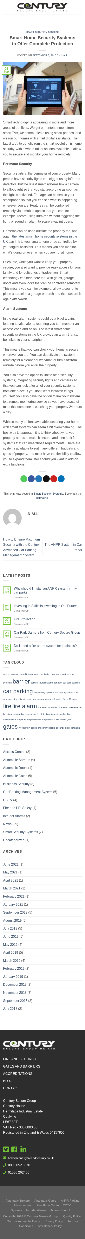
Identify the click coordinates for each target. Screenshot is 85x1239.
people (51, 728)
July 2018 (10, 1008)
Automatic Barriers (16, 760)
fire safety (61, 719)
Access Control (14, 752)
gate (69, 719)
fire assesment (28, 714)
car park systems (64, 692)
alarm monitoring (42, 674)
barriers (35, 682)
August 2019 (12, 920)
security (60, 728)
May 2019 (10, 944)
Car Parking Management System (27, 792)
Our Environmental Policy (23, 1221)
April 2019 (10, 952)
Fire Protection (24, 619)
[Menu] (42, 20)
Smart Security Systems (42, 32)
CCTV (7, 800)
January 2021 (13, 904)
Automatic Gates (15, 776)
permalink (42, 497)
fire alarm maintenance (70, 707)
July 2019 (10, 928)
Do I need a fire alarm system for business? (45, 646)
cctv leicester (24, 699)
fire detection (43, 714)
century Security (53, 699)
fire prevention (34, 719)
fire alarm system (11, 714)
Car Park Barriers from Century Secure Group (47, 632)
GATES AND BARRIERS (21, 1066)
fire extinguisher (58, 714)
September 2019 (15, 912)
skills (67, 728)
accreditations (26, 674)
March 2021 (11, 888)
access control (10, 674)
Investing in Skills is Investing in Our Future (45, 606)
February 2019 (14, 968)
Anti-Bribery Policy (50, 1226)
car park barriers (71, 682)
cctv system (38, 699)
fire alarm (24, 706)
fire (7, 706)
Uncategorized (14, 840)
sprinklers (75, 728)
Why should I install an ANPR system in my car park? (45, 590)
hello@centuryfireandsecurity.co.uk (31, 1158)
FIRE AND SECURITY (20, 1059)
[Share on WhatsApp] (23, 478)
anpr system (62, 674)
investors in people (28, 728)
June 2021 (11, 864)
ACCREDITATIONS (17, 1073)
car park (58, 682)
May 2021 (10, 872)
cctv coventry (10, 699)
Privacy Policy (54, 1221)
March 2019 (11, 960)
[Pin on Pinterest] (53, 478)
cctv (76, 692)
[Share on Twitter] (38, 478)
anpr (53, 674)
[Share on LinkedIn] (61, 478)
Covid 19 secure (71, 699)
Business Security (16, 784)
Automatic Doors (15, 768)
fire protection (48, 719)
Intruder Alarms (14, 816)
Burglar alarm (46, 682)
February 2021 (14, 896)
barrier (21, 681)
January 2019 (13, 976)
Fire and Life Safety (17, 808)
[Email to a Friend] (46, 478)
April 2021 (10, 880)
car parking (18, 691)
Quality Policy (72, 1216)
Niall (64, 55)
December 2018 (15, 984)
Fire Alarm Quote (48, 1205)
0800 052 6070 (19, 1165)
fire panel (21, 719)
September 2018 (15, 1001)
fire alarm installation (48, 707)
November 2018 (15, 992)
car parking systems (44, 692)
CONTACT (11, 1088)
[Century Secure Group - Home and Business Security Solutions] (42, 7)
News (7, 824)
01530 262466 (18, 1172)
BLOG (7, 1081)
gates (10, 726)
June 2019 (11, 936)
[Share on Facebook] (31, 478)
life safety (43, 728)
